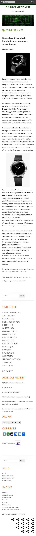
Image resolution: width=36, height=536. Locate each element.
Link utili (4, 500)
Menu (33, 2)
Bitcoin (5, 325)
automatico (28, 277)
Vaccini (5, 365)
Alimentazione (9, 312)
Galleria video (6, 497)
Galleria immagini (7, 495)
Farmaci (6, 340)
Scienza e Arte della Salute (10, 507)
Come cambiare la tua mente (11, 392)
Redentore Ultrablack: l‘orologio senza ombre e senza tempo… (15, 40)
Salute (5, 356)
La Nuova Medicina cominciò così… (13, 383)
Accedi (4, 473)
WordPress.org (7, 480)
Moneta (6, 347)
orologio (9, 281)
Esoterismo (7, 337)
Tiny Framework (12, 514)
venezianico (22, 281)
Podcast (4, 502)
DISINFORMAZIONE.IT (18, 7)
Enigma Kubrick (7, 387)
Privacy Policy (6, 505)
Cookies (4, 493)
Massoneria (7, 343)
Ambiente (6, 315)
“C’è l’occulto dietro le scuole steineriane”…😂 (16, 397)
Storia (5, 362)
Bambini (6, 319)
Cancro (5, 328)
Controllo (7, 331)
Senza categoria (10, 359)
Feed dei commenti (8, 478)
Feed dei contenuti (8, 476)
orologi (4, 281)
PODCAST (7, 371)
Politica (6, 353)
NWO (4, 350)
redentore (15, 281)
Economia (19, 277)
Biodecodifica (8, 322)
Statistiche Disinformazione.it (11, 509)
